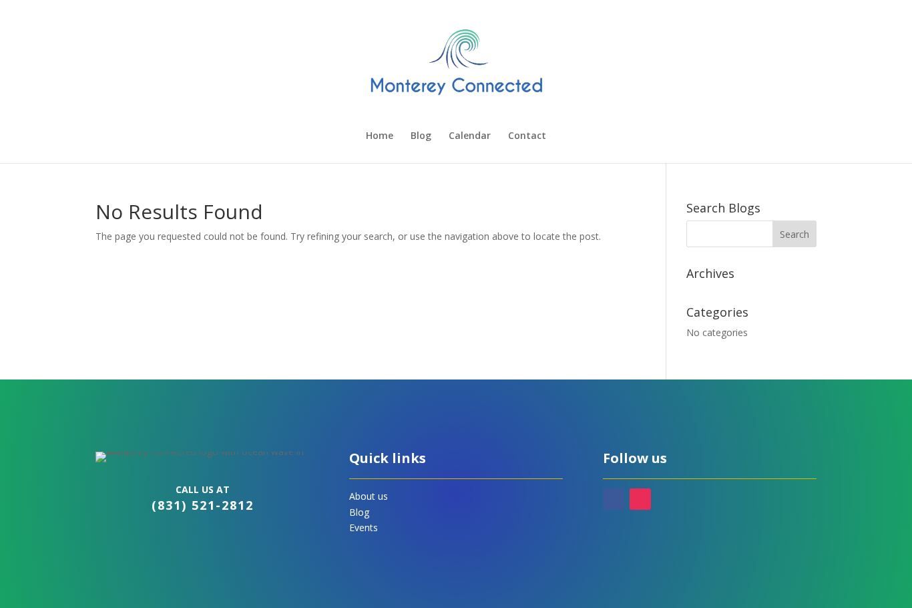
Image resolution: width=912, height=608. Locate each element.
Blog (421, 136)
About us (368, 496)
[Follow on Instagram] (640, 499)
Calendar (470, 136)
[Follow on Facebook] (613, 499)
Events (363, 527)
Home (379, 136)
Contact (527, 136)
